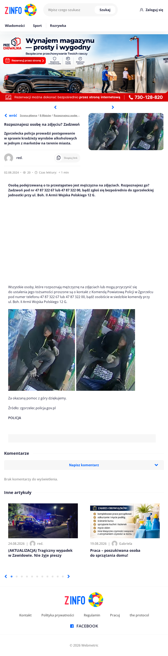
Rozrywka (58, 25)
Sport (37, 25)
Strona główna (28, 115)
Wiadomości (15, 25)
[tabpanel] (84, 68)
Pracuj (115, 615)
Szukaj (105, 10)
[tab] (11, 576)
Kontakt (25, 615)
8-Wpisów (45, 115)
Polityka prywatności (57, 615)
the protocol (139, 615)
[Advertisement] (82, 241)
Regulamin (92, 615)
